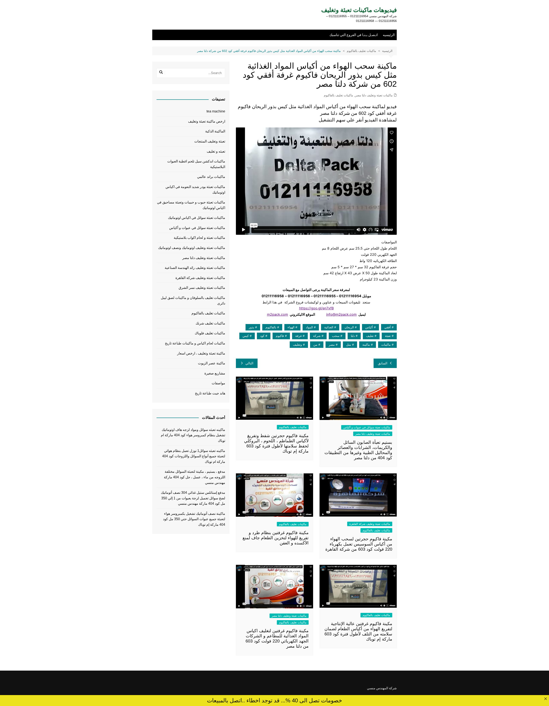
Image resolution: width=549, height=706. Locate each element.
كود (262, 336)
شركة (317, 336)
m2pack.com (277, 314)
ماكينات (386, 344)
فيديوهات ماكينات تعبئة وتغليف (359, 10)
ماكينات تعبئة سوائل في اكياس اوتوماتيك (196, 218)
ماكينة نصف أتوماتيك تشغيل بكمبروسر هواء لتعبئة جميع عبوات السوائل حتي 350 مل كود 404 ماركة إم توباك (194, 519)
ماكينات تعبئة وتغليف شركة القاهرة (369, 524)
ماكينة (366, 344)
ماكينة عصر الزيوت (211, 363)
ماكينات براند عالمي (211, 177)
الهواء (291, 327)
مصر (332, 344)
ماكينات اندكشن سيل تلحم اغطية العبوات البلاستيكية (196, 164)
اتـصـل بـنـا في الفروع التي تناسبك (353, 35)
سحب (335, 336)
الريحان (349, 327)
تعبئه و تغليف (216, 151)
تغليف (370, 336)
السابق (382, 363)
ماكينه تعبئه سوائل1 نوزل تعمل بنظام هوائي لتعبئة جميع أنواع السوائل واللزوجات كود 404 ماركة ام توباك (193, 456)
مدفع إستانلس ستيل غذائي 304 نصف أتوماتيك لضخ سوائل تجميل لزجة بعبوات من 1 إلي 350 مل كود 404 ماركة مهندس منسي (193, 498)
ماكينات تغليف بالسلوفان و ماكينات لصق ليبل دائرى (193, 300)
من (315, 344)
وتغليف (297, 344)
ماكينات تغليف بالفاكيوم (338, 95)
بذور (251, 327)
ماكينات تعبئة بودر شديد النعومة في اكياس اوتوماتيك (195, 189)
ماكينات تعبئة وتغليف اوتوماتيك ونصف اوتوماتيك (191, 248)
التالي (249, 363)
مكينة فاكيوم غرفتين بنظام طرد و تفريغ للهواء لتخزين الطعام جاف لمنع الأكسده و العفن (276, 537)
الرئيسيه (389, 35)
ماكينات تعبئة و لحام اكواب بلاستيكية (199, 237)
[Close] (545, 698)
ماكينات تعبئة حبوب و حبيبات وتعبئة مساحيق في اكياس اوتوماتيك (191, 205)
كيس (246, 336)
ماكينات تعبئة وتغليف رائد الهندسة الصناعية (195, 268)
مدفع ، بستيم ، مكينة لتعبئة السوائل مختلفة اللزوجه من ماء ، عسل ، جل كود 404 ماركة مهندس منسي (194, 477)
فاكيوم (280, 336)
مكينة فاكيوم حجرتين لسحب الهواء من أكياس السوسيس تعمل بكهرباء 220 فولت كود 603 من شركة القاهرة (358, 543)
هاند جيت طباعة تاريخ (210, 393)
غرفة (298, 336)
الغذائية (328, 327)
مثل (348, 344)
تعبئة (388, 336)
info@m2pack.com (341, 314)
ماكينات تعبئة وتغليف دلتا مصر (374, 95)
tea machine (216, 111)
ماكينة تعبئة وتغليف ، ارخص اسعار (201, 353)
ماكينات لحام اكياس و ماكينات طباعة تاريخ (195, 343)
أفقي (387, 327)
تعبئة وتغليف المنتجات (209, 141)
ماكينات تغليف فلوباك (210, 333)
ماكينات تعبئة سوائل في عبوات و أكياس (366, 427)
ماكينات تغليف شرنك (210, 323)
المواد (309, 327)
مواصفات (218, 383)
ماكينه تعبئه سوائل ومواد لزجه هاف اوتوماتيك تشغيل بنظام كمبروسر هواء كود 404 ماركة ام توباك (193, 435)
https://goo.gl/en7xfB (316, 308)
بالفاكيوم (270, 327)
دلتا (353, 336)
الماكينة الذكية (215, 131)
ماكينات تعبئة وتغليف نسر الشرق (202, 287)
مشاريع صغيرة (214, 373)
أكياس (369, 327)
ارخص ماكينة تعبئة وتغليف (206, 121)
